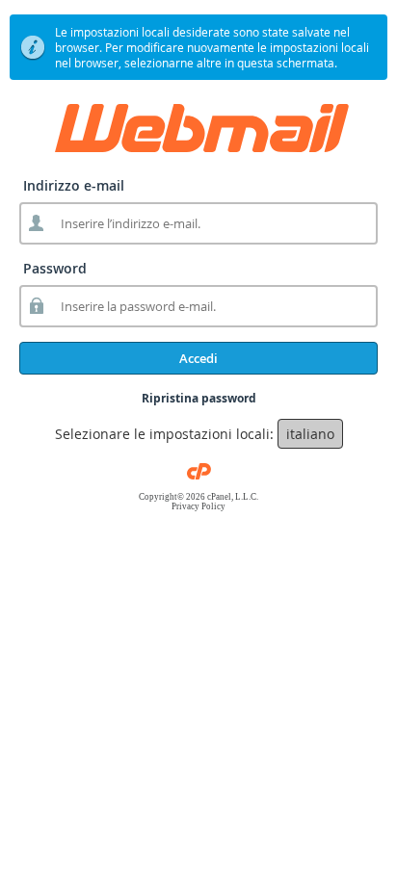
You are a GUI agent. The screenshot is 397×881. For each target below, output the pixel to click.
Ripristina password (199, 398)
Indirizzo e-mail (73, 185)
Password (55, 268)
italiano (310, 434)
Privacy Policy (198, 506)
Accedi (198, 358)
